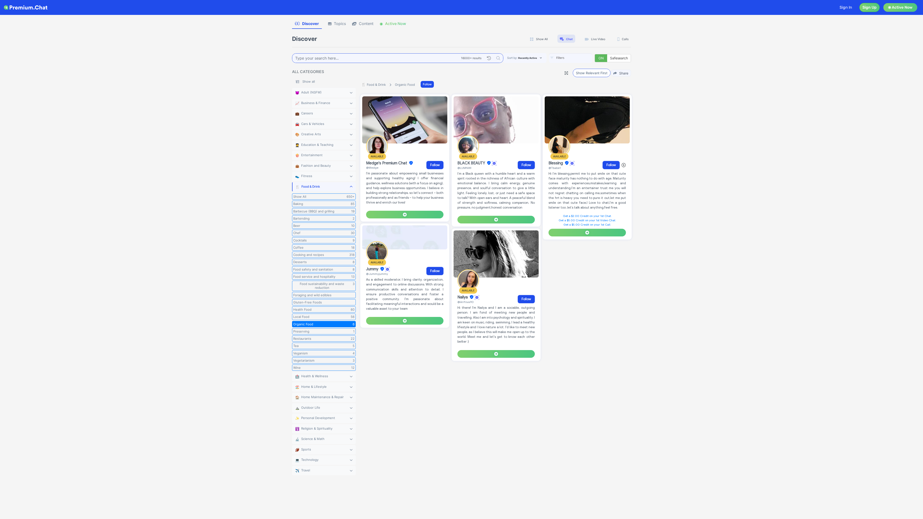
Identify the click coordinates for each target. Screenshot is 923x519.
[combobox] (570, 58)
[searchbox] (577, 58)
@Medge (372, 167)
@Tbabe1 (555, 168)
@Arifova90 (465, 302)
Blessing (556, 163)
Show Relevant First (591, 73)
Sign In (846, 7)
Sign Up (869, 7)
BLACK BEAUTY (471, 163)
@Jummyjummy (377, 274)
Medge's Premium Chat (387, 163)
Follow (427, 84)
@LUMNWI (464, 168)
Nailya (463, 297)
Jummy (372, 269)
